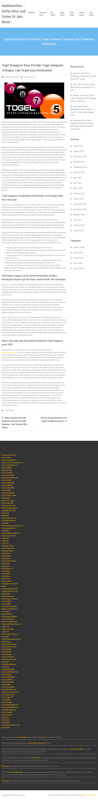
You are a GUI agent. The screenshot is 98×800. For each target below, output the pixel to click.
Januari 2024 (78, 151)
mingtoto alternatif (9, 659)
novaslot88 (6, 458)
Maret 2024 (78, 146)
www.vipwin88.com (9, 455)
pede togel (6, 566)
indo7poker (6, 571)
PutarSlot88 (6, 649)
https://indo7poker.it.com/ (11, 639)
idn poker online (8, 546)
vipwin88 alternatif (9, 511)
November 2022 (80, 209)
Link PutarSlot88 (8, 483)
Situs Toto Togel (8, 500)
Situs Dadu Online (76, 749)
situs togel (6, 722)
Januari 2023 (78, 199)
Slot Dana (5, 667)
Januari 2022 (78, 230)
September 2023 (80, 167)
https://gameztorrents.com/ (12, 526)
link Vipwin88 (7, 702)
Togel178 (5, 513)
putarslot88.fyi (7, 485)
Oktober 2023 (79, 162)
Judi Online (91, 14)
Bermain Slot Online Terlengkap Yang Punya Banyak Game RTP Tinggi (83, 76)
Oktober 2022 (79, 215)
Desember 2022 (80, 204)
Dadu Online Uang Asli (36, 743)
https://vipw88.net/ (9, 460)
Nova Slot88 (6, 480)
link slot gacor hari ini (9, 599)
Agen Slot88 (6, 468)
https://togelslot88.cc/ (10, 508)
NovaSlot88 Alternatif (10, 478)
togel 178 (5, 627)
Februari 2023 (79, 193)
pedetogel (5, 720)
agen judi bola (7, 715)
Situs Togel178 (7, 697)
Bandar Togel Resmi (9, 609)
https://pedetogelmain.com (12, 624)
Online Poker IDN (8, 548)
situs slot (5, 662)
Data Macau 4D (7, 569)
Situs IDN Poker (7, 551)
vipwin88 (5, 523)
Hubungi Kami (42, 14)
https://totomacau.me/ (10, 692)
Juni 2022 (77, 220)
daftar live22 (6, 581)
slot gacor (5, 717)
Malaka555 (6, 498)
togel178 (5, 538)
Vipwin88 (5, 516)
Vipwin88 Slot (7, 614)
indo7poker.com (8, 596)
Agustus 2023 (79, 172)
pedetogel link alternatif (11, 725)
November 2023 (80, 156)
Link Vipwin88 (7, 712)
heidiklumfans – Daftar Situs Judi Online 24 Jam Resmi (14, 14)
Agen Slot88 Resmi (9, 644)
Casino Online (81, 14)
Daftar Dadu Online (9, 561)
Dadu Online (6, 556)
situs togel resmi (8, 619)
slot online (5, 611)
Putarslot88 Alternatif (10, 705)
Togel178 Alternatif (9, 518)
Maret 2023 (78, 188)
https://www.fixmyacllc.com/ (12, 463)
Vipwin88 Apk (7, 470)
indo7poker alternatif (10, 584)
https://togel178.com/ (10, 634)
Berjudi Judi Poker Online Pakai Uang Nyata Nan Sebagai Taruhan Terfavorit (83, 98)
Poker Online (72, 14)
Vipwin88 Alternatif (9, 690)
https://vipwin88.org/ (10, 465)
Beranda (31, 12)
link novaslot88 (7, 503)
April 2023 (77, 183)
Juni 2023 (77, 178)
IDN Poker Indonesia (9, 606)
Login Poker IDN (8, 657)
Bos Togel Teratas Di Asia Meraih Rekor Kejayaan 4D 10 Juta (82, 87)
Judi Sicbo (6, 563)
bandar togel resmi (9, 536)
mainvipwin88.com (9, 528)
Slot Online (52, 14)
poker (4, 586)
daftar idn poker (8, 629)
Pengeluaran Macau (9, 616)
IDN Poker (36, 758)
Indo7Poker (6, 553)
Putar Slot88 (6, 654)
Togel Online (62, 14)
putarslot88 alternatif (10, 589)
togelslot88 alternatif (10, 591)
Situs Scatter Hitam (9, 647)
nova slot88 (6, 601)
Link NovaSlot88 (8, 475)
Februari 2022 (79, 225)
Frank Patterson (29, 77)
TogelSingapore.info (9, 352)
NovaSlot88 (6, 490)
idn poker (5, 637)
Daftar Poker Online (9, 495)
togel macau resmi (9, 505)
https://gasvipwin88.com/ (11, 533)
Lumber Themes (90, 795)
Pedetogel (22, 737)
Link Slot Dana (7, 473)
